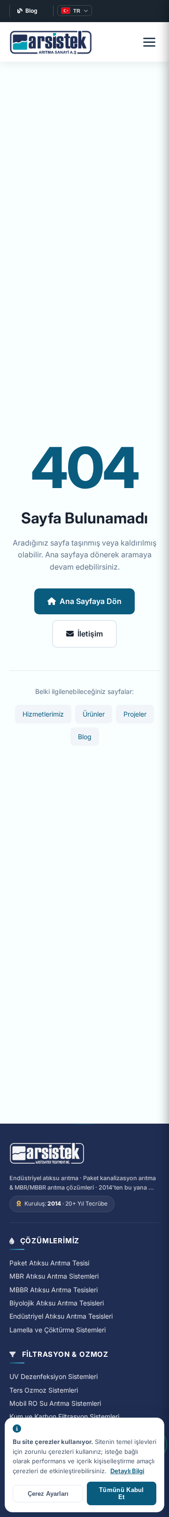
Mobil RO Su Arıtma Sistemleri (55, 1403)
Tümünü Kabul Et (121, 1493)
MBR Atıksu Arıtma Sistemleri (54, 1276)
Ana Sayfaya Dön (91, 601)
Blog (31, 10)
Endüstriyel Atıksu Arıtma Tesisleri (61, 1316)
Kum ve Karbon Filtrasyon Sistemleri (64, 1416)
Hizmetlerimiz (43, 714)
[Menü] (149, 42)
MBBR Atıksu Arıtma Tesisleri (53, 1290)
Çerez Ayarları (48, 1493)
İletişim (90, 633)
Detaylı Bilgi (127, 1471)
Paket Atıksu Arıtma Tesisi (49, 1263)
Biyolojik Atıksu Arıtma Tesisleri (56, 1303)
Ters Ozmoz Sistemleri (43, 1390)
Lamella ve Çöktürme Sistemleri (57, 1330)
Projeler (134, 714)
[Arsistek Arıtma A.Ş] (46, 1153)
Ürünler (94, 714)
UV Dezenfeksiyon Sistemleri (53, 1376)
